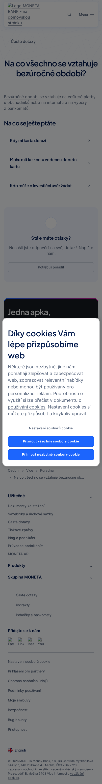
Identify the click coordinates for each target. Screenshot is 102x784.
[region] (50, 392)
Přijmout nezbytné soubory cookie (51, 455)
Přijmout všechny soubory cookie (51, 441)
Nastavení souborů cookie (51, 428)
